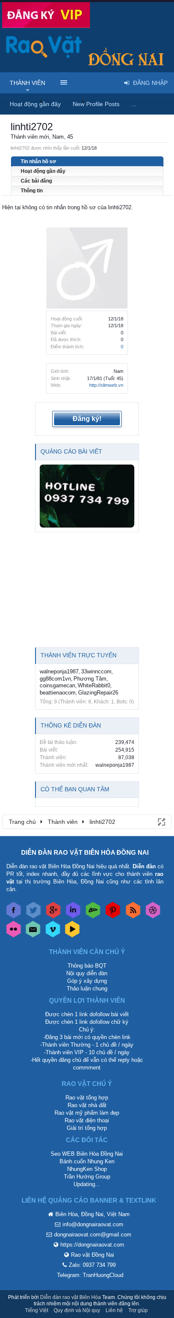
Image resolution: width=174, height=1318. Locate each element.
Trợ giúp (138, 1310)
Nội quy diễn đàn (86, 973)
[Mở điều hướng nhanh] (161, 821)
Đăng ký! (87, 418)
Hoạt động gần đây (43, 171)
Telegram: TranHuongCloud (90, 1275)
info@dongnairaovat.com (93, 1224)
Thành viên (27, 82)
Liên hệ (114, 1310)
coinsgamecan (57, 685)
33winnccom (96, 671)
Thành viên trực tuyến (79, 655)
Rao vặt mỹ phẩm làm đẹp (86, 1113)
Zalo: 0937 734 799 (92, 1265)
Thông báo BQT (87, 966)
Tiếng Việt (36, 1310)
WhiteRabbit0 (94, 685)
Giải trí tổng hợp (87, 1128)
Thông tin (32, 191)
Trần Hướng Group (87, 1176)
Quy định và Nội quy (77, 1310)
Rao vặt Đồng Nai (92, 1255)
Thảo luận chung (87, 988)
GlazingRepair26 (98, 692)
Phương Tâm (89, 678)
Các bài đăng (36, 181)
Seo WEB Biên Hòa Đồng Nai (87, 1154)
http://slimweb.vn (106, 385)
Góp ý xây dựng (87, 981)
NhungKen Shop (87, 1169)
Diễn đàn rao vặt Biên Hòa (70, 1297)
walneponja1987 (59, 671)
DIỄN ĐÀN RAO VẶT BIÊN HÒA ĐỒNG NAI (85, 852)
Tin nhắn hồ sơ (38, 161)
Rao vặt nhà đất (87, 1105)
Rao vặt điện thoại (87, 1120)
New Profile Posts (96, 104)
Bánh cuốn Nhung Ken (87, 1161)
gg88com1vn (55, 678)
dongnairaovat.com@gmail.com (92, 1234)
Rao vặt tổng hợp (86, 1097)
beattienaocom (58, 692)
